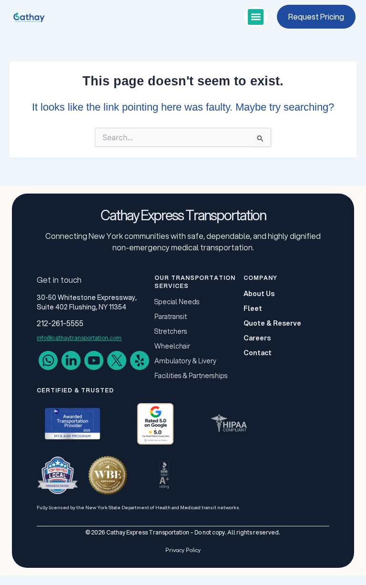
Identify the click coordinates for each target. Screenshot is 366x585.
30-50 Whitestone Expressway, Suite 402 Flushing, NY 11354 (87, 302)
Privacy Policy (183, 550)
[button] (256, 17)
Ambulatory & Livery (185, 361)
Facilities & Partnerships (191, 375)
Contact (258, 353)
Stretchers (170, 331)
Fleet (253, 308)
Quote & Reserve (272, 323)
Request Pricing (316, 16)
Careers (257, 338)
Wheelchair (172, 346)
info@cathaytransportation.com (79, 338)
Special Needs (177, 302)
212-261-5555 (60, 323)
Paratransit (170, 316)
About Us (259, 293)
